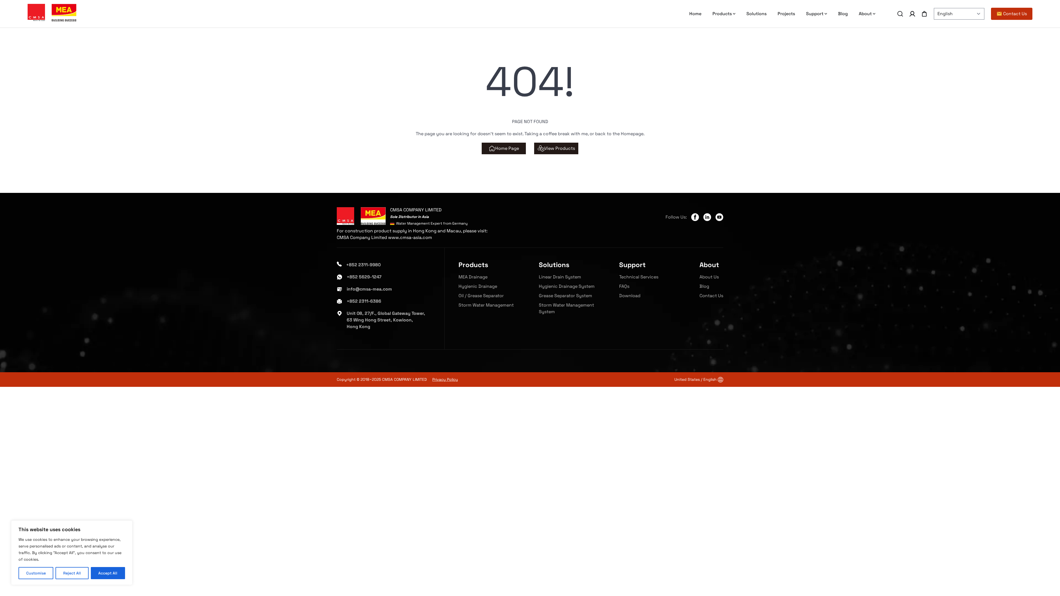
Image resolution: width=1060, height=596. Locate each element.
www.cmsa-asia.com (410, 237)
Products (722, 14)
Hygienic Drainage (478, 286)
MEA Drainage (473, 277)
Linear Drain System (560, 277)
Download (629, 296)
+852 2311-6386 (364, 301)
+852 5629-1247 (364, 277)
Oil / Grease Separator (481, 296)
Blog (843, 14)
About (865, 14)
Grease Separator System (565, 296)
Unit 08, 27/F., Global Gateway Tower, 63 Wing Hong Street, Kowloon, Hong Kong (386, 319)
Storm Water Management (486, 305)
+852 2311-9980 (363, 265)
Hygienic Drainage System (567, 286)
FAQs (624, 286)
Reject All (72, 573)
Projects (786, 14)
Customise (36, 573)
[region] (71, 552)
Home (695, 14)
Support (814, 14)
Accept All (107, 573)
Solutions (756, 14)
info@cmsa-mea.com (369, 289)
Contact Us (711, 296)
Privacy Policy (445, 379)
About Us (709, 277)
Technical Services (638, 277)
